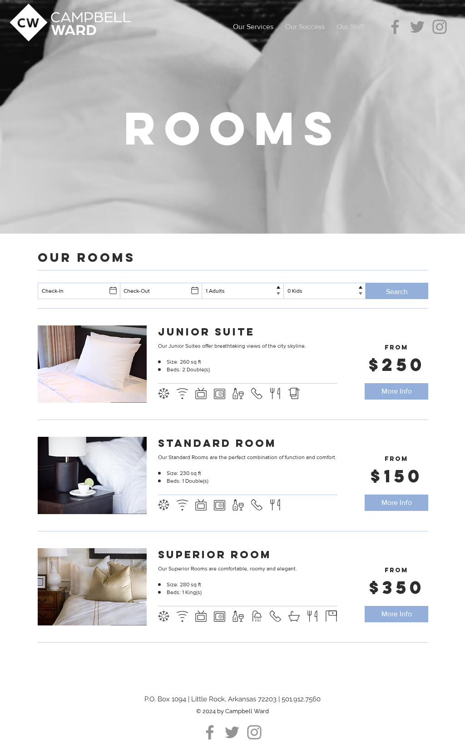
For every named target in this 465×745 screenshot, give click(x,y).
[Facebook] (395, 26)
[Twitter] (417, 26)
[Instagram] (439, 26)
